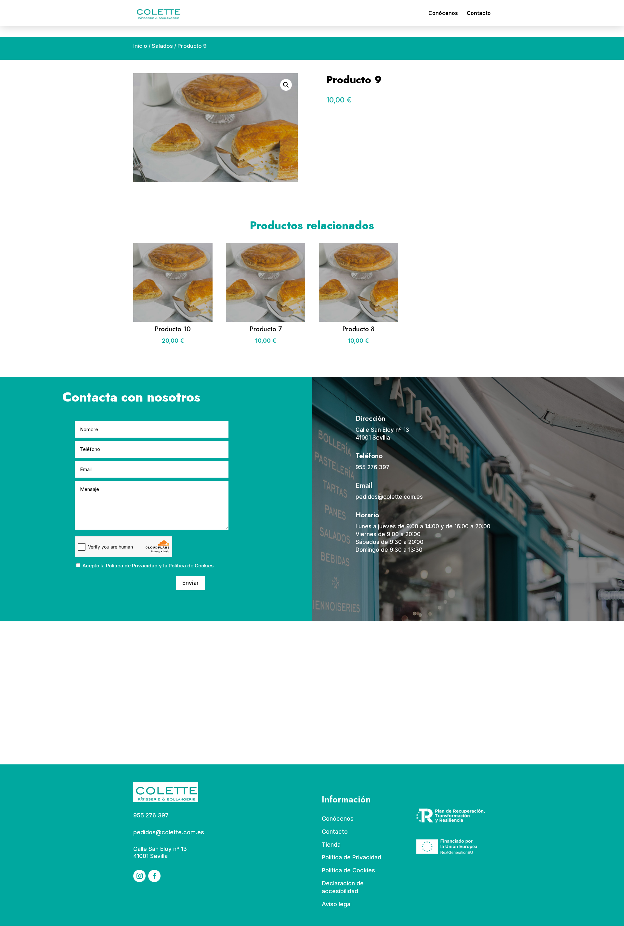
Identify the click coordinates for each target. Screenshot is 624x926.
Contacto (479, 13)
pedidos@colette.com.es (389, 497)
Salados (162, 46)
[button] (286, 85)
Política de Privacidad (132, 565)
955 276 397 (372, 467)
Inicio (140, 46)
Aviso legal (337, 904)
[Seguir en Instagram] (139, 876)
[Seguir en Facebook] (154, 876)
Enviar (190, 583)
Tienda (331, 844)
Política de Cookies (191, 565)
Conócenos (443, 13)
